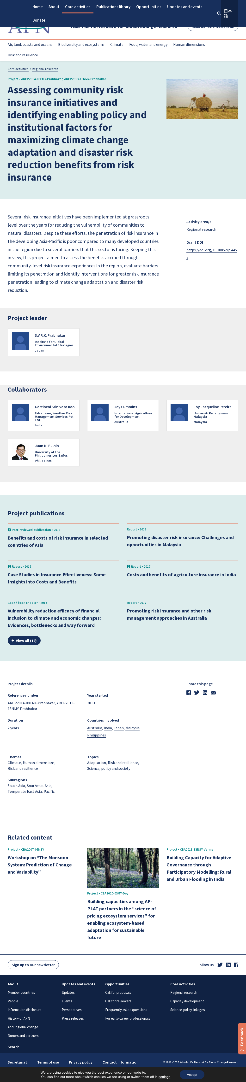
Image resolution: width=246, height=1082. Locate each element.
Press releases (73, 1018)
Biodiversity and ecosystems (81, 44)
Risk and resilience (23, 55)
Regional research (45, 69)
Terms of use (48, 1062)
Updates (68, 992)
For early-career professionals (127, 1018)
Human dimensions (189, 44)
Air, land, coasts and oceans (30, 44)
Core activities (78, 6)
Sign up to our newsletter (33, 964)
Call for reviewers (118, 1001)
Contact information (121, 1062)
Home (37, 6)
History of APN (19, 1018)
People (13, 1001)
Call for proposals (118, 992)
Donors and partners (23, 1035)
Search (13, 1046)
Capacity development (187, 1001)
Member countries (21, 992)
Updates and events (185, 6)
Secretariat (17, 1062)
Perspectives (72, 1009)
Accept (192, 1074)
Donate (38, 20)
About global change (23, 1027)
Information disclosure (25, 1009)
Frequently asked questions (126, 1009)
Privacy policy (80, 1062)
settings (164, 1077)
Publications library (113, 6)
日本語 (228, 13)
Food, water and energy (148, 44)
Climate (116, 44)
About (54, 6)
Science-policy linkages (187, 1009)
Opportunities (148, 6)
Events (67, 1001)
